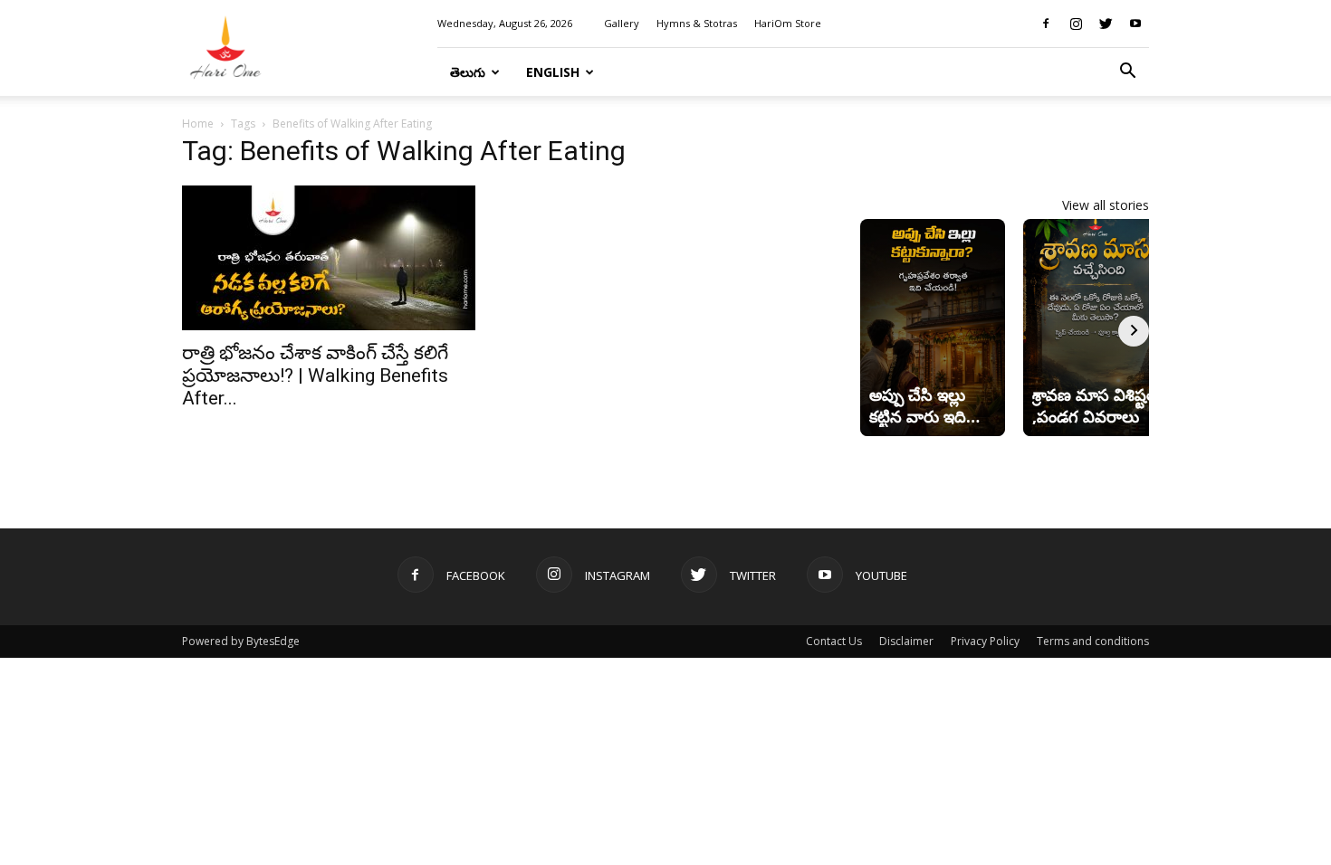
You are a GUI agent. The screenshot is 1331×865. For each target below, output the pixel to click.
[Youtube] (1135, 23)
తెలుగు (467, 72)
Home (198, 123)
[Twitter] (1105, 23)
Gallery (621, 23)
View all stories (1105, 205)
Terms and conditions (1093, 641)
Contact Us (834, 641)
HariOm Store (787, 23)
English (552, 72)
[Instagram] (1075, 23)
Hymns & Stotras (696, 23)
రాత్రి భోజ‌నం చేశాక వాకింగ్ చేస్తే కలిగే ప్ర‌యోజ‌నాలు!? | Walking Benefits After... (315, 375)
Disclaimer (906, 641)
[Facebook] (1045, 23)
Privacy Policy (985, 641)
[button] (1127, 72)
